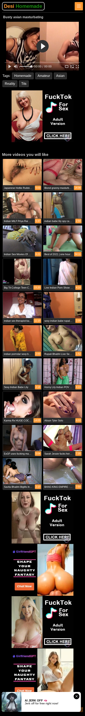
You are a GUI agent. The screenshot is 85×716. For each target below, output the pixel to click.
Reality (10, 83)
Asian (60, 76)
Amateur (44, 76)
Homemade (22, 76)
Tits (23, 83)
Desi (23, 6)
